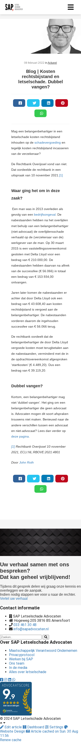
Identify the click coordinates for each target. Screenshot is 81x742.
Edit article (13, 727)
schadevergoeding (47, 142)
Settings (56, 727)
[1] (61, 175)
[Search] (46, 637)
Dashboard (35, 727)
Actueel (52, 62)
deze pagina (20, 436)
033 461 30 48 (25, 625)
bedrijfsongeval (45, 214)
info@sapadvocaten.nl (31, 629)
